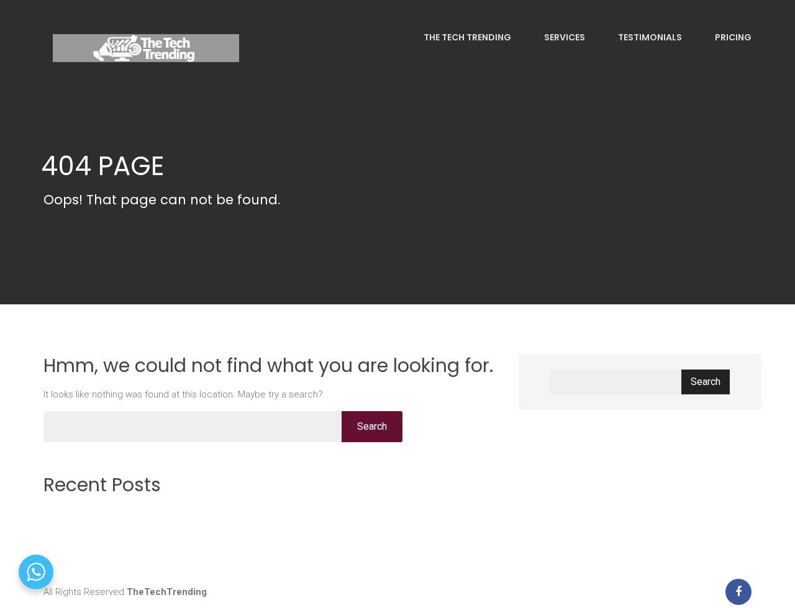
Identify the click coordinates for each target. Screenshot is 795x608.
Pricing (732, 37)
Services (563, 37)
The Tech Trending (466, 37)
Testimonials (649, 37)
